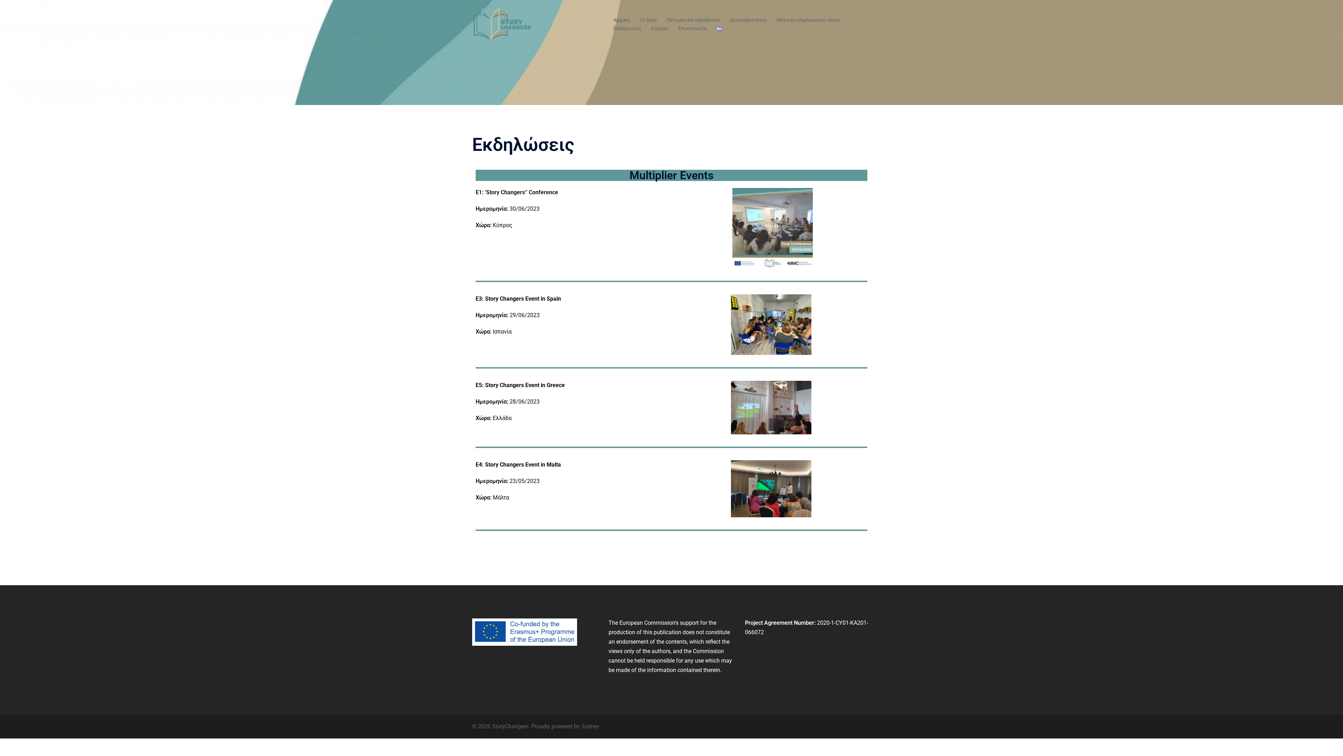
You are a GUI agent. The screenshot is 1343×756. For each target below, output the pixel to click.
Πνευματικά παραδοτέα (693, 20)
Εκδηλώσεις (627, 28)
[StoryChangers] (502, 24)
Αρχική (621, 20)
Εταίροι (659, 28)
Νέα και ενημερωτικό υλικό (808, 20)
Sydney (590, 726)
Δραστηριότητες (748, 20)
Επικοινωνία (692, 28)
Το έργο (648, 20)
